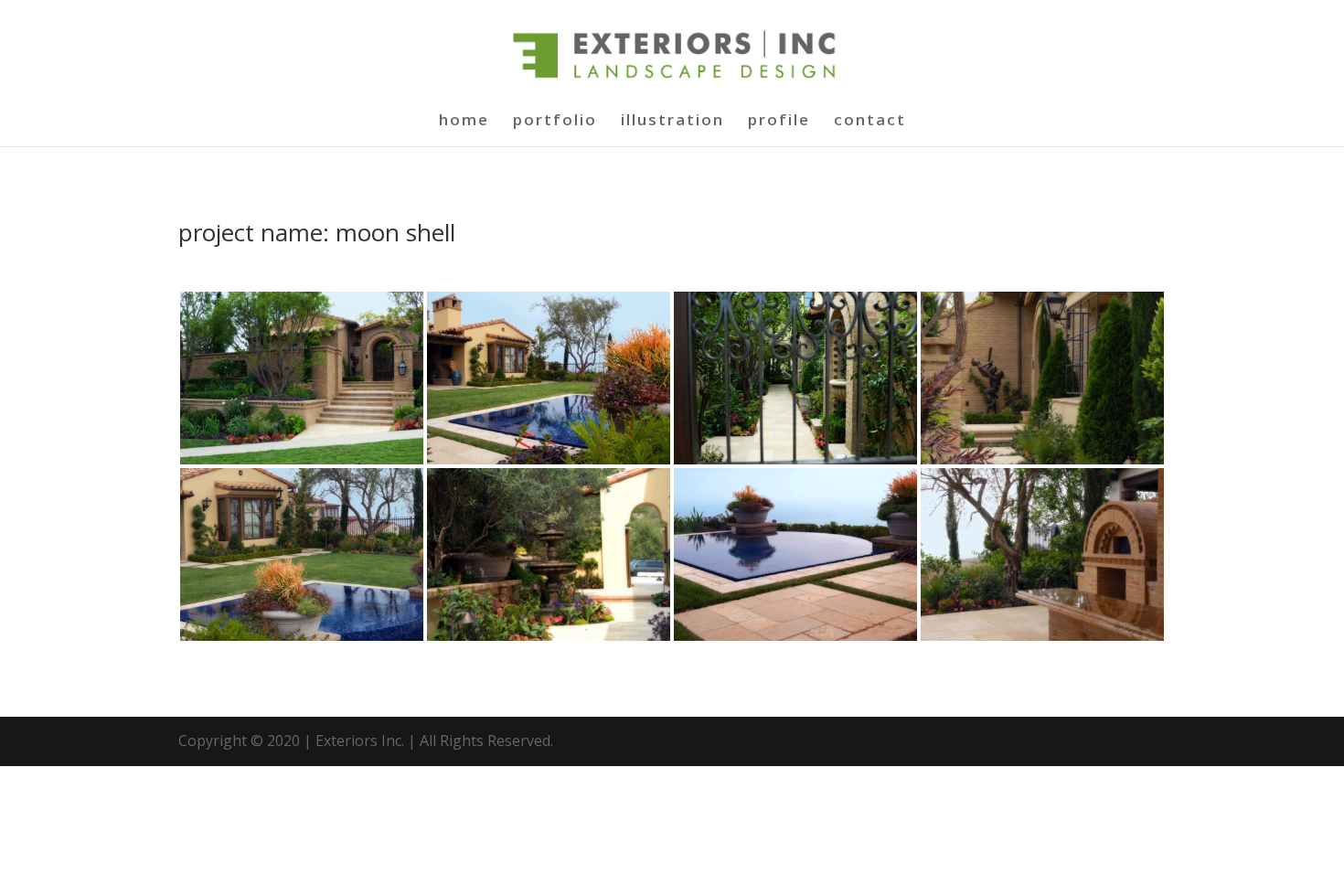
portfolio (555, 121)
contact (870, 121)
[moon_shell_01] (301, 459)
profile (779, 121)
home (464, 121)
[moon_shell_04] (1042, 459)
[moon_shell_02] (548, 459)
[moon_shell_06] (548, 636)
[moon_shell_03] (795, 459)
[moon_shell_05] (301, 636)
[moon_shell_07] (795, 636)
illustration (672, 121)
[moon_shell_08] (1042, 636)
